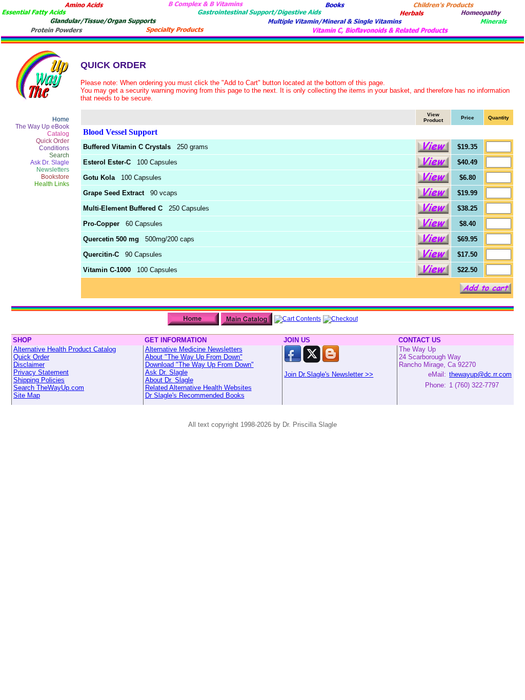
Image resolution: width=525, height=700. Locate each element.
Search (59, 155)
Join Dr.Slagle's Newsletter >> (328, 374)
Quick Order (52, 141)
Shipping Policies (39, 380)
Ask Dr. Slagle (49, 162)
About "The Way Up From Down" (194, 357)
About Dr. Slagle (169, 380)
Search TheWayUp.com (48, 388)
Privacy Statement (41, 372)
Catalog (58, 133)
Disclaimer (29, 364)
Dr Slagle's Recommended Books (195, 395)
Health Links (51, 184)
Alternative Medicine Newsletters (194, 349)
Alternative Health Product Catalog (64, 349)
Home (60, 119)
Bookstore (55, 176)
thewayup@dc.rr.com (480, 374)
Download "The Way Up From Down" (199, 364)
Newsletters (52, 169)
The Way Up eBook (42, 126)
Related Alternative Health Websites (198, 388)
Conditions (54, 148)
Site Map (26, 395)
